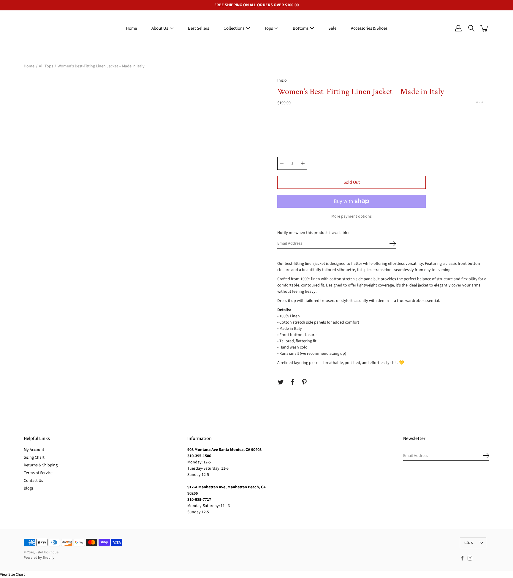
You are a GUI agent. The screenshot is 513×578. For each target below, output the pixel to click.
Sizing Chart (34, 457)
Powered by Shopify (39, 557)
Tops (268, 28)
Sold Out (351, 182)
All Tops (46, 66)
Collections (234, 28)
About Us (159, 28)
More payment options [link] (351, 216)
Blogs (29, 488)
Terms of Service (38, 473)
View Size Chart (12, 574)
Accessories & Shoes (369, 28)
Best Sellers (198, 28)
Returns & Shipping (41, 465)
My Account (34, 450)
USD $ (468, 543)
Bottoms (300, 28)
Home (131, 28)
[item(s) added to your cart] (484, 28)
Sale (332, 28)
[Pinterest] (304, 382)
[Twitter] (280, 382)
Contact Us (33, 481)
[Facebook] (292, 382)
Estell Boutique (47, 552)
